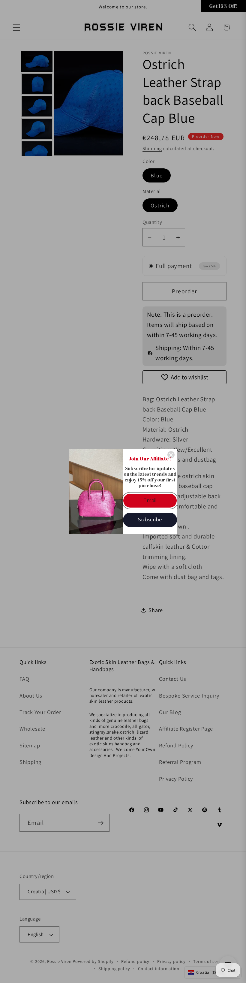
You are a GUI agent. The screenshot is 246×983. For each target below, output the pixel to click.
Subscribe (150, 520)
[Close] (171, 454)
